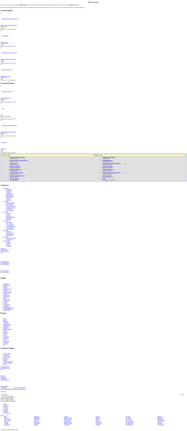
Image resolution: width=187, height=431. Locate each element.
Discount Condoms (10, 238)
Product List (7, 424)
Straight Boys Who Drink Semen (8, 132)
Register (6, 389)
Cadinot (5, 303)
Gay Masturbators (10, 226)
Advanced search (22, 387)
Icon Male (6, 306)
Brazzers (6, 286)
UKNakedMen (7, 310)
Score (5, 298)
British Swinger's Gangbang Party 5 (112, 172)
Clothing (8, 243)
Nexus (5, 330)
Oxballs (5, 331)
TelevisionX (6, 300)
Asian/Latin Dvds (68, 422)
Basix (5, 320)
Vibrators (8, 213)
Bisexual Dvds (9, 194)
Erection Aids (9, 233)
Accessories (9, 246)
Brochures (8, 200)
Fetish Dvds (9, 197)
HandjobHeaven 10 (107, 160)
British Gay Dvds (10, 202)
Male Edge (6, 328)
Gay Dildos (9, 222)
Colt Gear (6, 322)
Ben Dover (6, 283)
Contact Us (6, 355)
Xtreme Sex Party (107, 175)
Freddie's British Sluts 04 (109, 157)
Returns (5, 360)
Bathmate (6, 321)
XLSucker (6, 343)
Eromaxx (6, 287)
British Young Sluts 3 (5, 76)
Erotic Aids (9, 218)
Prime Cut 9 (3, 149)
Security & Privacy (8, 363)
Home (5, 403)
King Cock (6, 326)
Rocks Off (6, 335)
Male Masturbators (10, 217)
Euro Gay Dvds (10, 204)
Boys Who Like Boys (6, 98)
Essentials (8, 219)
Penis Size (8, 231)
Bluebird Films (7, 285)
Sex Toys (6, 212)
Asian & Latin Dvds (11, 206)
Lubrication (9, 239)
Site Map (6, 423)
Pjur (4, 334)
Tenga (5, 339)
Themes (8, 198)
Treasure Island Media (9, 308)
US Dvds (8, 192)
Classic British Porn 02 (108, 169)
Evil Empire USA (8, 289)
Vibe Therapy (7, 341)
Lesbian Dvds (9, 193)
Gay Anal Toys (9, 223)
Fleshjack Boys (7, 324)
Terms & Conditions (8, 361)
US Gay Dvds (9, 205)
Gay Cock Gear (10, 225)
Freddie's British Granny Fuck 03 (8, 59)
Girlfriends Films (7, 291)
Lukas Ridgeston (7, 307)
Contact (15, 389)
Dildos (7, 214)
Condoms (6, 236)
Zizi (4, 345)
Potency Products (10, 234)
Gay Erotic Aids (10, 227)
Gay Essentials (9, 229)
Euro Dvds (8, 190)
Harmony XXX (7, 293)
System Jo (6, 338)
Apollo (5, 318)
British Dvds (9, 189)
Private (5, 294)
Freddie (5, 290)
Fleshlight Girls (7, 325)
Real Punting (6, 295)
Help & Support (7, 353)
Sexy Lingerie (7, 240)
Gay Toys (6, 221)
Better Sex (6, 230)
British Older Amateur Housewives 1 (9, 25)
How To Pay (6, 357)
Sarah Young (6, 296)
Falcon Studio (7, 304)
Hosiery (8, 244)
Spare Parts (9, 235)
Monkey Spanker (7, 329)
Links (5, 364)
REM (104, 178)
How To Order (7, 356)
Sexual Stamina (161, 420)
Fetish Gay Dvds (10, 208)
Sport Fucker (6, 337)
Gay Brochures (9, 210)
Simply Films (7, 299)
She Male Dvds (10, 196)
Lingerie (8, 242)
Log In (2, 389)
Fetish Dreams (4, 42)
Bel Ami (5, 302)
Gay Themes (9, 209)
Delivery (6, 359)
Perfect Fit (6, 333)
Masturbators (99, 422)
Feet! (2, 115)
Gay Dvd (6, 201)
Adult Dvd (6, 188)
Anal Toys (8, 215)
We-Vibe (6, 342)
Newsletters (11, 389)
